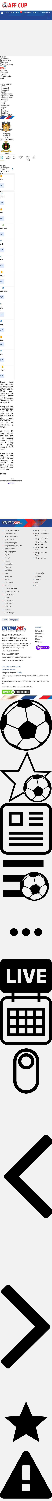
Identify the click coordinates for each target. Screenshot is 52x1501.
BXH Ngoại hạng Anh (12, 591)
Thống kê (21, 157)
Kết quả (5, 63)
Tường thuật (7, 157)
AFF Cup (8, 585)
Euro (6, 573)
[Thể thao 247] (12, 522)
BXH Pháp (8, 610)
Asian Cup (8, 576)
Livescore (5, 59)
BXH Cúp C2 (9, 604)
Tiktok (39, 642)
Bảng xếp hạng (7, 64)
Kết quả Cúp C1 (40, 530)
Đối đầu (34, 157)
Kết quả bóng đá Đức (41, 548)
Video (4, 74)
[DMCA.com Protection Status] (16, 692)
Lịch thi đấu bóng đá (12, 530)
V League (8, 567)
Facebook (41, 634)
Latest (5, 620)
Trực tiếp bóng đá (11, 543)
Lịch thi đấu (9, 13)
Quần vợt (38, 576)
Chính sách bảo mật (9, 669)
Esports (38, 579)
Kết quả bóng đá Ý (41, 539)
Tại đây (19, 673)
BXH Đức (8, 607)
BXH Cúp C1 (9, 601)
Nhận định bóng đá (11, 536)
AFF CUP (18, 13)
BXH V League (10, 613)
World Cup (8, 570)
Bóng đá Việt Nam (29, 13)
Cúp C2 (7, 579)
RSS (38, 639)
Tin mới (5, 72)
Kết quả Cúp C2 (40, 558)
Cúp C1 (7, 555)
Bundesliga (8, 564)
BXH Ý (7, 598)
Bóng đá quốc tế (43, 13)
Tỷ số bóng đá (10, 539)
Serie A (7, 561)
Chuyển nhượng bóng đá (13, 546)
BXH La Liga (9, 594)
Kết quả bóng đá (10, 533)
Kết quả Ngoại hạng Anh (42, 535)
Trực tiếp (3, 70)
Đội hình (14, 157)
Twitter (39, 636)
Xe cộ (37, 582)
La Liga (7, 558)
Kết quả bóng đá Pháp (41, 554)
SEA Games (9, 582)
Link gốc (11, 483)
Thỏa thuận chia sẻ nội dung (11, 666)
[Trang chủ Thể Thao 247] (2, 13)
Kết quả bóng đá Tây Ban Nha (41, 543)
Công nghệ (14, 620)
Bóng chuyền (39, 573)
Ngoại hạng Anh (10, 552)
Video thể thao (10, 549)
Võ (36, 585)
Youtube (40, 631)
